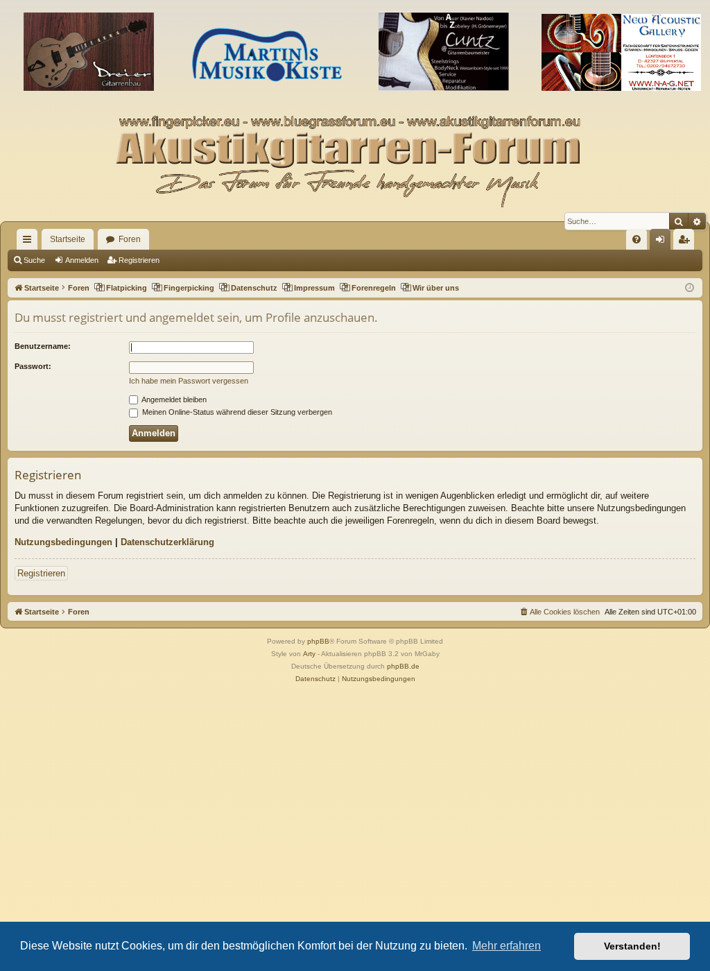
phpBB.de (403, 666)
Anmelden (81, 260)
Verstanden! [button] (632, 946)
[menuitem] (636, 239)
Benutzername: (43, 346)
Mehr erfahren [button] (506, 946)
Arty (309, 654)
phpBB (318, 641)
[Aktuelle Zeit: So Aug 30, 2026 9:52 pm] (689, 288)
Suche (34, 260)
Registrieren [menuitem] (686, 242)
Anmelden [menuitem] (662, 242)
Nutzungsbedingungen (63, 542)
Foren (130, 239)
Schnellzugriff (29, 242)
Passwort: (33, 366)
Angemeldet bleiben (173, 399)
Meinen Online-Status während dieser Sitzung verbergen (236, 412)
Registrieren (139, 260)
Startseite (67, 239)
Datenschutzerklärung (167, 542)
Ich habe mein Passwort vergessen (188, 381)
